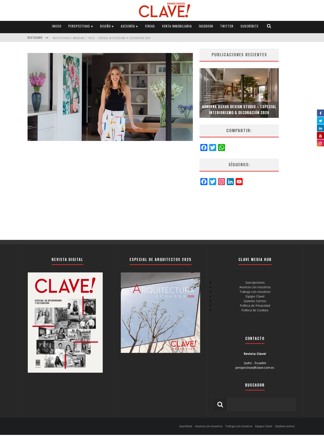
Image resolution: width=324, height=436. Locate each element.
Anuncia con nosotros (255, 287)
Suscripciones (255, 282)
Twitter (226, 26)
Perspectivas (79, 26)
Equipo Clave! (255, 296)
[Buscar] (269, 26)
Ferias (150, 26)
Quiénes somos (285, 426)
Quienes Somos (255, 301)
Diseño (105, 26)
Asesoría (128, 26)
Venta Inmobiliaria (177, 26)
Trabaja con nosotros (254, 292)
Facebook (206, 26)
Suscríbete (249, 26)
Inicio (56, 26)
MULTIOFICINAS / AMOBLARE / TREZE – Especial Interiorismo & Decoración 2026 (102, 38)
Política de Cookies (254, 310)
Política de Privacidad (255, 305)
